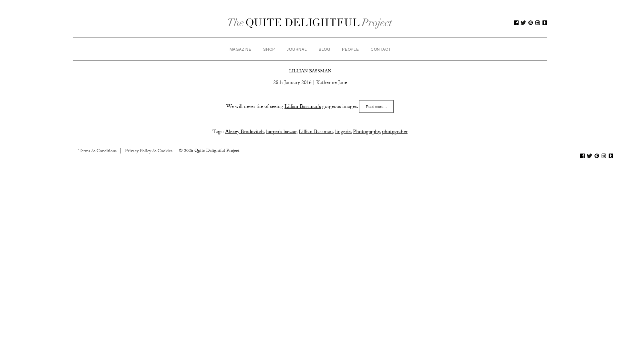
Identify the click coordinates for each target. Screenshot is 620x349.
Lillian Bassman (310, 72)
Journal (297, 49)
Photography (366, 132)
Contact (381, 49)
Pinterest (530, 23)
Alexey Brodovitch (244, 132)
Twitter (523, 23)
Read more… (376, 106)
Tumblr (545, 23)
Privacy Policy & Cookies (148, 151)
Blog (324, 49)
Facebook (516, 23)
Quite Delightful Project (310, 22)
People (350, 49)
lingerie (343, 132)
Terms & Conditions (97, 151)
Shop (269, 49)
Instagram (538, 23)
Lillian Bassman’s (302, 107)
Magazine (241, 49)
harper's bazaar (281, 132)
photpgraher (395, 132)
